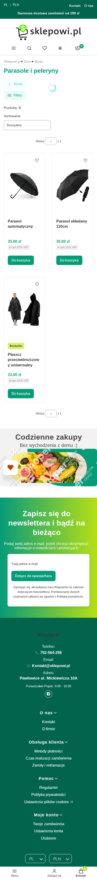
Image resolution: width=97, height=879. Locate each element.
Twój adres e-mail (24, 564)
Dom (27, 61)
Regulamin (48, 788)
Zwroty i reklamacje (48, 765)
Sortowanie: (12, 116)
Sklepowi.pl (12, 61)
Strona (40, 141)
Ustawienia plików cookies (47, 802)
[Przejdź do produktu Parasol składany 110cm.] (72, 185)
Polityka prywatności (48, 795)
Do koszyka (21, 260)
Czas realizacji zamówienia (49, 758)
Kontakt (75, 6)
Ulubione (48, 838)
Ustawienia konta (48, 831)
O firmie (48, 729)
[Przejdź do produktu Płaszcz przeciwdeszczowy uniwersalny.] (24, 309)
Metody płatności (48, 751)
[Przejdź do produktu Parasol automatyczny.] (24, 185)
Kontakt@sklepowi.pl (51, 666)
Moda (39, 61)
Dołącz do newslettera (33, 576)
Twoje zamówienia (48, 824)
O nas (88, 6)
